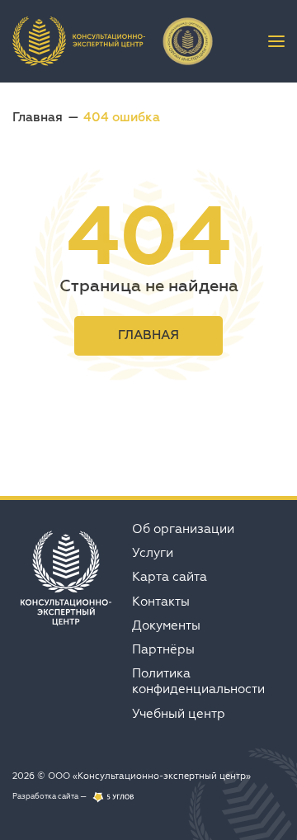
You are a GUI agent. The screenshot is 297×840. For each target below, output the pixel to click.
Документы (166, 625)
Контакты (161, 601)
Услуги (152, 552)
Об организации (183, 528)
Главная (37, 117)
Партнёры (163, 649)
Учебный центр (178, 713)
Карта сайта (169, 576)
